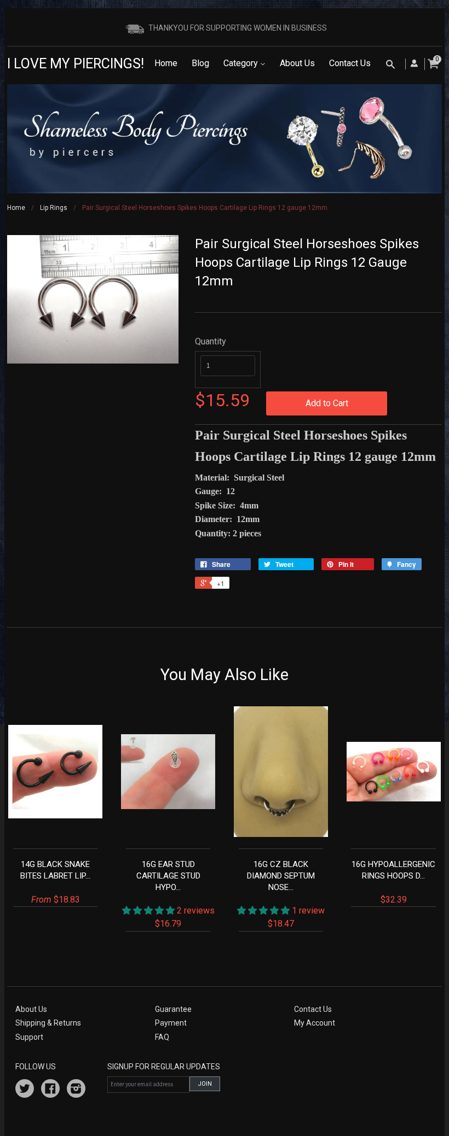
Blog (200, 63)
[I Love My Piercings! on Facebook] (50, 1090)
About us (31, 1009)
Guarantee (173, 1009)
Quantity (210, 341)
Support (29, 1037)
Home (165, 63)
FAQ (162, 1037)
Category (241, 63)
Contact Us (350, 63)
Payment (171, 1022)
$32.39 (393, 882)
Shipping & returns (48, 1022)
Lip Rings (53, 208)
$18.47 (286, 894)
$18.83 (55, 882)
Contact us (313, 1009)
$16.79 (175, 894)
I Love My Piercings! (75, 64)
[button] (149, 910)
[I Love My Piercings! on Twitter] (24, 1090)
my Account (314, 1022)
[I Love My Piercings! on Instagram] (76, 1090)
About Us (297, 63)
